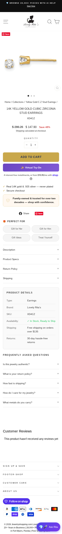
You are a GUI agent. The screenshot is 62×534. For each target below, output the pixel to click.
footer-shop (13, 474)
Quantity (31, 138)
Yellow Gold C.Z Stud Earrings (41, 102)
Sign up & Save (14, 466)
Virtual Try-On (31, 167)
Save (40, 213)
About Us (10, 491)
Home (8, 102)
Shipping (20, 131)
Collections (18, 102)
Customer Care (15, 483)
